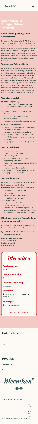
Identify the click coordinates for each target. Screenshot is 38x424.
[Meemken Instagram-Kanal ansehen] (21, 390)
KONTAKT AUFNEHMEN (19, 312)
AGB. (12, 399)
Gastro (4, 370)
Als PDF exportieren (12, 305)
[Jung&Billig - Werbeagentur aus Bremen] (29, 418)
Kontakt (4, 350)
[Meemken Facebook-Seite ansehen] (17, 390)
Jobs (3, 344)
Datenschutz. (18, 399)
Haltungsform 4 (7, 364)
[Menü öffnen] (33, 6)
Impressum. (6, 399)
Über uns (5, 339)
